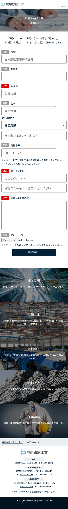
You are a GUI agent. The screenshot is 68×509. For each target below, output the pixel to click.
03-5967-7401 (26, 486)
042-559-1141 (26, 474)
